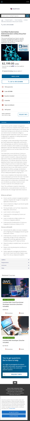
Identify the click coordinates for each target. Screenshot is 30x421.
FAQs (2, 268)
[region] (14, 408)
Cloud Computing (18, 20)
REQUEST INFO (23, 114)
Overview (3, 122)
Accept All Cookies (14, 412)
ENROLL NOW (15, 76)
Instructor (3, 265)
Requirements (5, 262)
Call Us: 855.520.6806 (7, 24)
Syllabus (3, 259)
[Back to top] (15, 388)
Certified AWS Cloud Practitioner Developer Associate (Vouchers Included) (13, 304)
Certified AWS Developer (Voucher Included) (13, 341)
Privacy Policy (12, 408)
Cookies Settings (14, 415)
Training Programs (9, 20)
